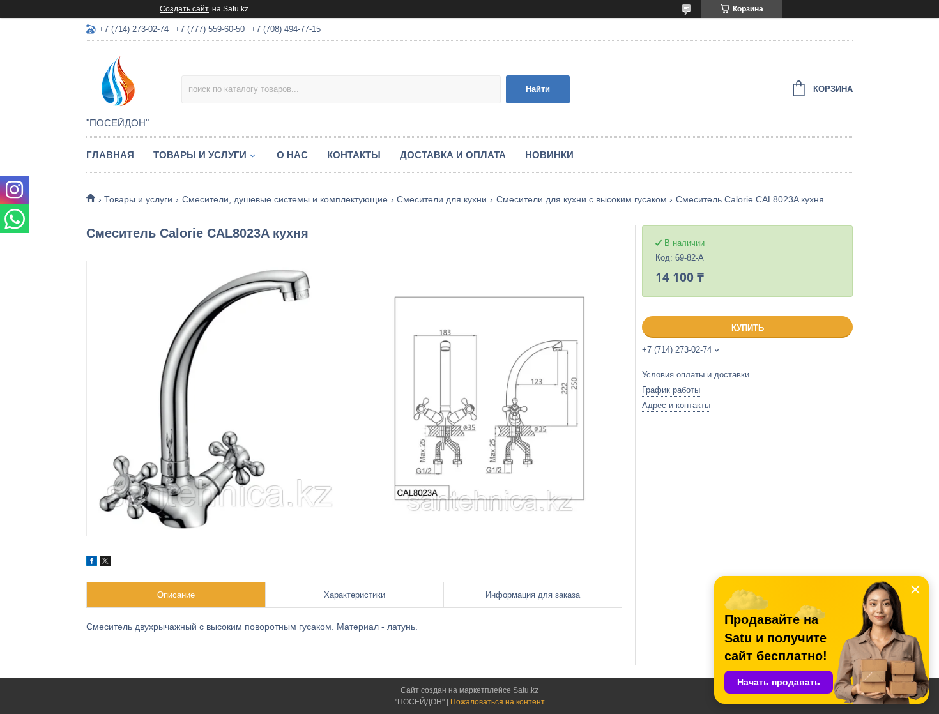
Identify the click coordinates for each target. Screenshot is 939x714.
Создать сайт (184, 8)
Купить (747, 328)
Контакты (354, 155)
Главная (110, 155)
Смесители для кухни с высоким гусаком (581, 199)
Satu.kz (525, 690)
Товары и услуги (200, 155)
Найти (538, 89)
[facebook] (91, 563)
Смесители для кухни (442, 199)
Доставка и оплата (453, 155)
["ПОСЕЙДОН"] (133, 80)
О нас (292, 155)
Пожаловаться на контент (497, 701)
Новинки (549, 155)
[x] (105, 563)
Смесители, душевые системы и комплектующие (285, 199)
